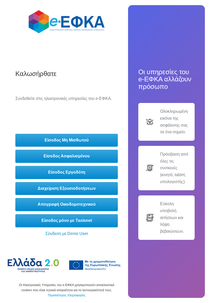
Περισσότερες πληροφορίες (67, 295)
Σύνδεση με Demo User (66, 233)
